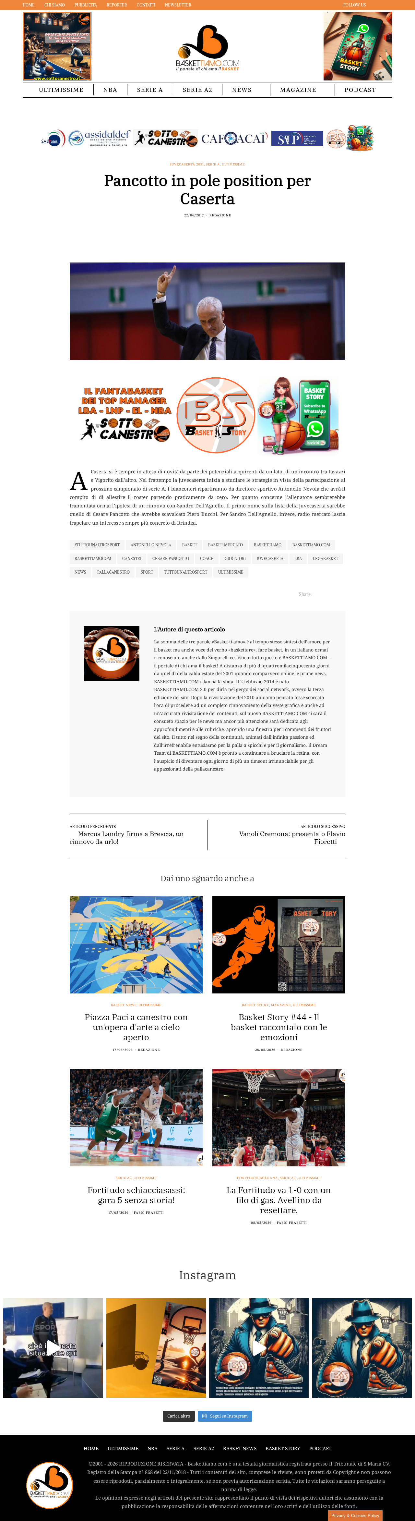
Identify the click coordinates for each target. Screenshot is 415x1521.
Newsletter (178, 5)
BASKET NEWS (239, 1448)
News (242, 89)
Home (29, 5)
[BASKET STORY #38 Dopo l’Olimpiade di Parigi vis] (156, 1348)
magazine (281, 1005)
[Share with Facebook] (195, 229)
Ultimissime (61, 89)
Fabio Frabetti (149, 1213)
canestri (131, 558)
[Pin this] (220, 229)
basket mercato (225, 544)
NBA (110, 89)
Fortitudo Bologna (257, 1178)
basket (189, 544)
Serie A (150, 89)
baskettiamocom (93, 558)
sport (147, 572)
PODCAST (360, 89)
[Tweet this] (203, 229)
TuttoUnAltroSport (185, 572)
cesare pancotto (170, 558)
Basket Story (255, 1005)
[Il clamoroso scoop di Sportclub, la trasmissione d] (53, 1348)
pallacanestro (113, 572)
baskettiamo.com (311, 544)
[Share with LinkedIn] (212, 229)
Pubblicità (86, 5)
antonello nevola (151, 544)
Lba (298, 558)
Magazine (298, 89)
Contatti (146, 5)
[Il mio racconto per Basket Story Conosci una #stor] (259, 1348)
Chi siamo (54, 5)
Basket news (123, 1005)
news (80, 572)
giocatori (235, 558)
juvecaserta (270, 558)
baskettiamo (267, 544)
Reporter (117, 5)
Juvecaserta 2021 (187, 164)
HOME (91, 1448)
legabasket (325, 558)
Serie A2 (197, 89)
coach (207, 558)
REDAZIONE (220, 215)
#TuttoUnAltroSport (97, 544)
